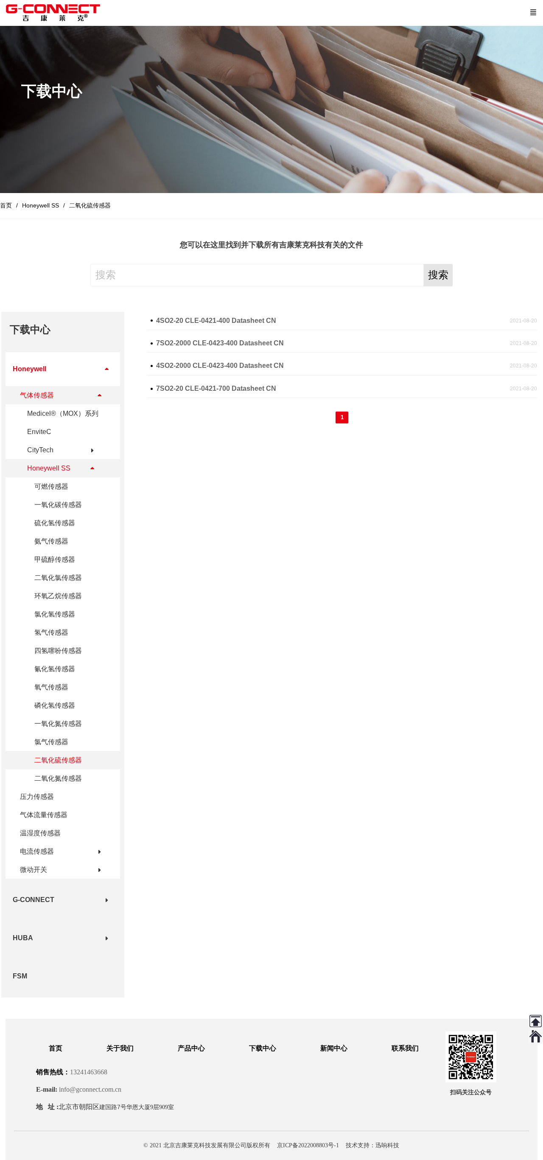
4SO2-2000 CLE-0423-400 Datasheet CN (220, 365)
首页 (6, 205)
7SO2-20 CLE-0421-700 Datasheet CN (216, 388)
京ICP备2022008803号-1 (308, 1145)
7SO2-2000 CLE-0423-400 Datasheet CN (220, 343)
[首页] (535, 1036)
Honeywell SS (40, 205)
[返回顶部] (535, 1021)
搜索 (438, 274)
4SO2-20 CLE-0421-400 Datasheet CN (216, 320)
